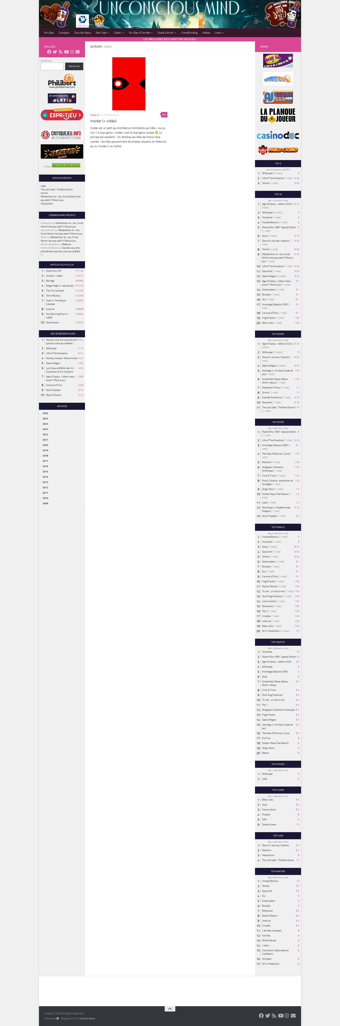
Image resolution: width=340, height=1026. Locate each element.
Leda (43, 185)
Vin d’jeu (49, 32)
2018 (45, 455)
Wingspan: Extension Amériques (278, 709)
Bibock (265, 753)
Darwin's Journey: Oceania (275, 240)
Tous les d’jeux (82, 32)
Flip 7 (265, 611)
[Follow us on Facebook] (49, 52)
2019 (45, 450)
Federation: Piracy (271, 387)
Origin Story (268, 489)
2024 (45, 423)
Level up (266, 621)
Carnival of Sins (54, 385)
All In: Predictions (270, 630)
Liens (218, 32)
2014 (45, 476)
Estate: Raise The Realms (275, 494)
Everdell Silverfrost (272, 397)
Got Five (266, 738)
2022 (45, 434)
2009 (45, 503)
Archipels (266, 958)
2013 (45, 482)
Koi (263, 299)
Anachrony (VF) (53, 270)
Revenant (267, 402)
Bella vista (267, 322)
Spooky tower (269, 824)
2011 (45, 492)
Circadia (266, 616)
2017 (45, 461)
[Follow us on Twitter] (55, 52)
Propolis (266, 814)
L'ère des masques (272, 930)
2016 (45, 466)
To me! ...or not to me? (273, 591)
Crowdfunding (189, 32)
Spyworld (267, 271)
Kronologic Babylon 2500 (275, 304)
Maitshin (266, 462)
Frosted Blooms (270, 222)
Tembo (265, 183)
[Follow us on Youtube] (66, 52)
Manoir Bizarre (53, 395)
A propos (64, 32)
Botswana (267, 606)
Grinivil (44, 193)
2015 (45, 471)
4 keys (265, 945)
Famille (95, 115)
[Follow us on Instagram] (72, 52)
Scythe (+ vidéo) (54, 275)
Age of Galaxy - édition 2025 (276, 204)
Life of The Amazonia (56, 353)
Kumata (266, 935)
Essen (117, 32)
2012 (45, 487)
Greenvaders (268, 289)
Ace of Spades (53, 390)
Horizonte (267, 217)
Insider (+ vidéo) (103, 121)
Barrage (50, 280)
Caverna (50, 309)
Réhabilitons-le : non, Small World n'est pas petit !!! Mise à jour (277, 258)
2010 (45, 498)
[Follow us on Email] (77, 52)
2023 (45, 429)
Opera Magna (53, 363)
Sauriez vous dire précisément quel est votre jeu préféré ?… (60, 251)
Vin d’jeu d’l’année (139, 32)
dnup (264, 235)
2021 (45, 439)
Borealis (266, 294)
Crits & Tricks (269, 475)
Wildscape (51, 348)
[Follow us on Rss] (60, 52)
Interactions (47, 203)
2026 (45, 413)
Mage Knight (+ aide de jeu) (60, 285)
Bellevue (66, 244)
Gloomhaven (52, 322)
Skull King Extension (272, 596)
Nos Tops (101, 32)
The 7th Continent (55, 290)
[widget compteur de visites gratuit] (66, 166)
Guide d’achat (166, 32)
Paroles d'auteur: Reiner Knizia (61, 358)
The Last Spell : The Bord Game (57, 189)
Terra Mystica (53, 295)
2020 (45, 445)
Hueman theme (87, 1018)
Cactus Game (269, 601)
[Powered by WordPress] (57, 1018)
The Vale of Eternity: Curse (275, 453)
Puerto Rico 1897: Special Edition (279, 227)
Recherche (46, 60)
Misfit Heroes (269, 940)
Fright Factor (268, 317)
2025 (45, 418)
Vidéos (206, 32)
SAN (264, 819)
